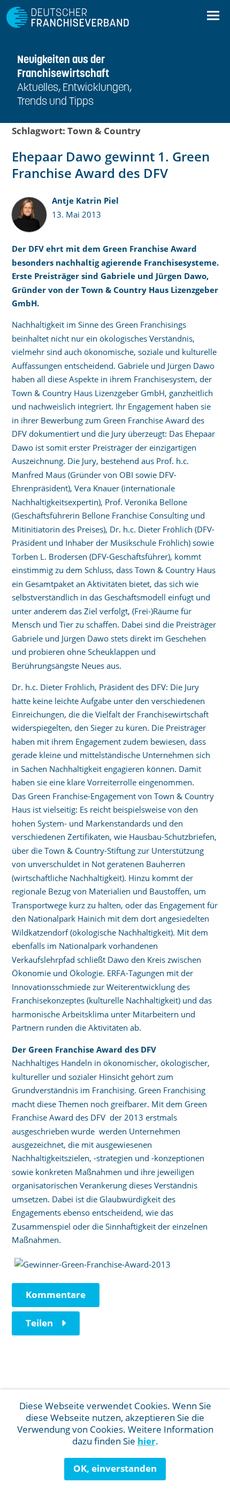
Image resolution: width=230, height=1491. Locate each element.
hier (146, 1441)
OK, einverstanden (115, 1468)
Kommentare (56, 1294)
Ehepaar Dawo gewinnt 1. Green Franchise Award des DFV (111, 165)
